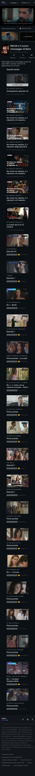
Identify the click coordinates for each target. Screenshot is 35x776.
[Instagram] (28, 719)
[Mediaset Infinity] (4, 3)
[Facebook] (23, 719)
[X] (32, 719)
